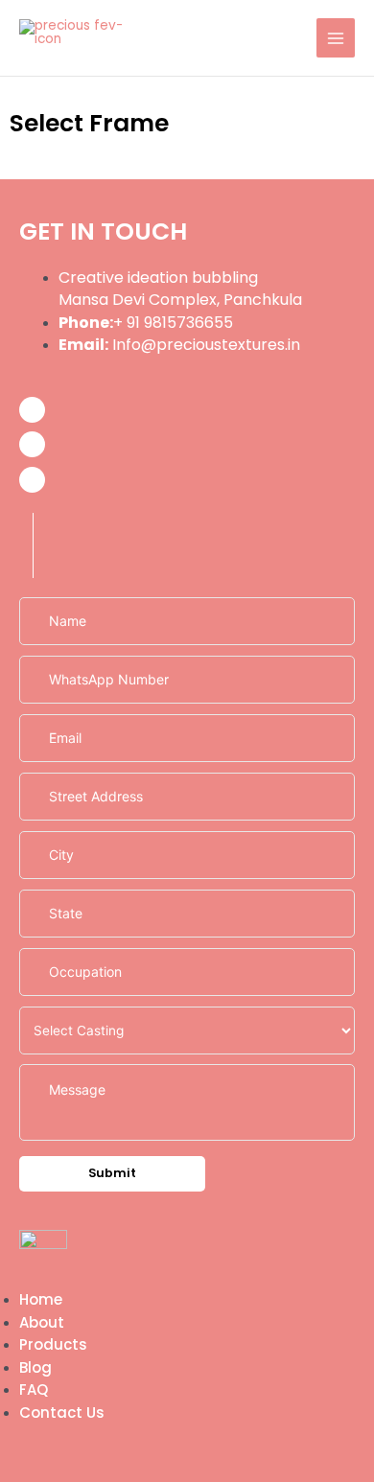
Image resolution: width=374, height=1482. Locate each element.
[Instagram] (32, 444)
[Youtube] (32, 480)
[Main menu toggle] (336, 38)
